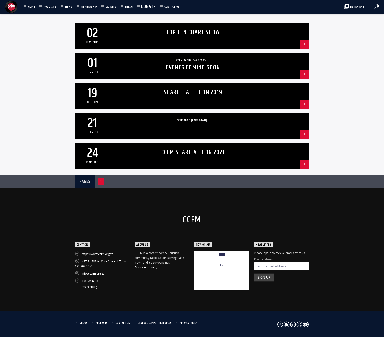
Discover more (145, 267)
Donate (148, 6)
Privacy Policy (188, 323)
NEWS (68, 6)
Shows (84, 323)
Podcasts (50, 6)
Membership (89, 6)
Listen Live (356, 6)
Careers (111, 6)
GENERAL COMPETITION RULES (155, 323)
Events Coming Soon (193, 67)
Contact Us (171, 6)
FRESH (129, 6)
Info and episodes (222, 282)
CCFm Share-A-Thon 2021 (193, 152)
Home (31, 6)
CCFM (192, 220)
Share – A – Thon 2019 (193, 92)
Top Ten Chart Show (193, 32)
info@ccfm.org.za (93, 273)
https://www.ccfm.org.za (97, 254)
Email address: (263, 259)
